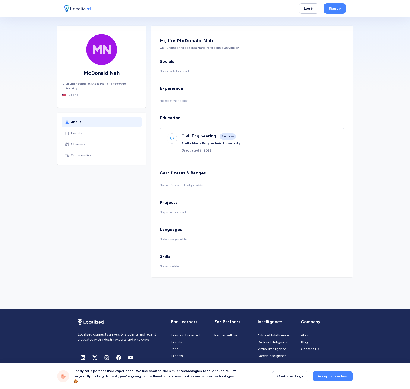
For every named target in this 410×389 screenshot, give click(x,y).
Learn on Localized (185, 335)
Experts (177, 356)
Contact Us (310, 349)
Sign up (335, 8)
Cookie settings (290, 376)
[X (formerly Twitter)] (95, 357)
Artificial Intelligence (273, 335)
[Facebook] (119, 357)
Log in (309, 8)
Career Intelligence (272, 356)
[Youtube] (131, 357)
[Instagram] (107, 357)
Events (76, 133)
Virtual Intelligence (272, 349)
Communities (81, 155)
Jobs (174, 349)
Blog (304, 342)
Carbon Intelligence (273, 342)
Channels (78, 144)
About (76, 122)
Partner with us (226, 335)
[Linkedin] (83, 357)
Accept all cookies (333, 376)
